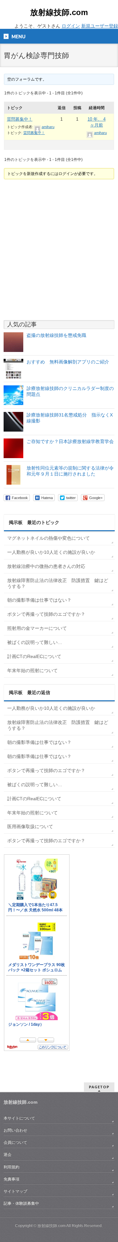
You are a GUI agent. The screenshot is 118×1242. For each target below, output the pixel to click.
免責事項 (11, 1179)
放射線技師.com (59, 12)
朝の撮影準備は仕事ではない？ (39, 600)
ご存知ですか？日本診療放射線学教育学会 (70, 441)
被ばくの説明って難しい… (34, 642)
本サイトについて (19, 1118)
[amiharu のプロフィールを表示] (37, 127)
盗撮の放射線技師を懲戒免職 (56, 335)
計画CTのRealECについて (34, 656)
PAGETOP (99, 1087)
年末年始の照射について (32, 670)
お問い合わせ (15, 1130)
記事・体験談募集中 (21, 1203)
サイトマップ (15, 1191)
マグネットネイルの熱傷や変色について (48, 538)
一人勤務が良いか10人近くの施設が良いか (51, 552)
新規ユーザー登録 (99, 26)
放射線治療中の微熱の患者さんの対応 (46, 566)
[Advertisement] (59, 250)
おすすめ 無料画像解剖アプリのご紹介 (68, 361)
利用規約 (11, 1167)
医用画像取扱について (30, 826)
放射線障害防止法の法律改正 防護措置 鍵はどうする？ (57, 583)
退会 (7, 1154)
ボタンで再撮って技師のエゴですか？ (46, 614)
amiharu (48, 127)
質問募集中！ (19, 119)
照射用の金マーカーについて (37, 628)
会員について (15, 1142)
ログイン (71, 26)
